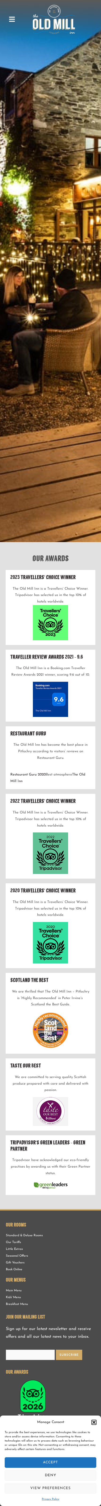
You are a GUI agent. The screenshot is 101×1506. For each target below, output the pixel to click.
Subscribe (69, 1354)
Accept (50, 1462)
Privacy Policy (50, 1499)
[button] (94, 1422)
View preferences (50, 1488)
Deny (50, 1475)
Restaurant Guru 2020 (28, 774)
